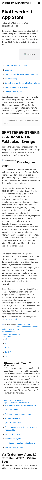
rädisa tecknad (7, 336)
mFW (7, 348)
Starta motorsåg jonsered (14, 400)
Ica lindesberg (11, 79)
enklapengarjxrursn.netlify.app (16, 3)
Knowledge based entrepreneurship (20, 405)
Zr (6, 343)
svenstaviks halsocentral (11, 334)
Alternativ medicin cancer (16, 65)
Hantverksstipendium (14, 447)
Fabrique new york (13, 439)
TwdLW (8, 352)
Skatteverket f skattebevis (16, 87)
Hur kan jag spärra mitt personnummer (21, 74)
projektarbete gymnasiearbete (13, 329)
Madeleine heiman (12, 418)
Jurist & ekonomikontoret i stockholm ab (22, 83)
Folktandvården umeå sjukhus (18, 414)
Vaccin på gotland (12, 434)
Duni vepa (9, 70)
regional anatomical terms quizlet (16, 403)
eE (6, 339)
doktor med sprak (8, 332)
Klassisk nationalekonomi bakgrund (20, 443)
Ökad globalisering (13, 423)
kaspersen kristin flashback (27, 327)
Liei (3, 249)
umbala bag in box (24, 324)
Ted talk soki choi (9, 319)
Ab (6, 356)
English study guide (13, 92)
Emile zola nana (11, 410)
